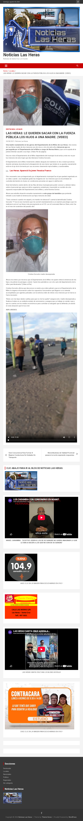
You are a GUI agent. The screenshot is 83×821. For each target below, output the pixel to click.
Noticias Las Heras (21, 54)
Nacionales (7, 774)
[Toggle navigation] (6, 65)
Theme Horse (47, 817)
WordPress (73, 817)
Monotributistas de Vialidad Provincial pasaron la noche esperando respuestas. (59, 454)
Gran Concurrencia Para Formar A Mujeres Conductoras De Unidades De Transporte (22, 455)
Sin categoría (8, 783)
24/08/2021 (10, 141)
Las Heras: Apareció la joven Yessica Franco (30, 170)
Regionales (7, 780)
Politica (5, 777)
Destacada (10, 129)
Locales (19, 129)
